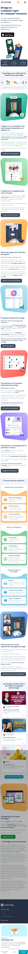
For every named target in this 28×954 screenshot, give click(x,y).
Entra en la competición (10, 408)
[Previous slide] (2, 82)
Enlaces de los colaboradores (7, 916)
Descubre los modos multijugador (13, 674)
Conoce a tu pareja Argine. (16, 145)
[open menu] (25, 2)
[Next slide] (26, 82)
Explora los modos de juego (11, 280)
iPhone (5, 851)
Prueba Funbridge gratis (11, 153)
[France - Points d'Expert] (8, 82)
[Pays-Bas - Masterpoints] (16, 82)
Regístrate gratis (8, 836)
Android (10, 851)
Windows (18, 851)
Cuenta (3, 922)
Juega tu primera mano (10, 215)
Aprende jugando (8, 346)
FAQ (3, 911)
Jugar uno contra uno (10, 470)
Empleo (3, 914)
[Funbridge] (6, 2)
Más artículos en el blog (14, 776)
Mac (13, 851)
